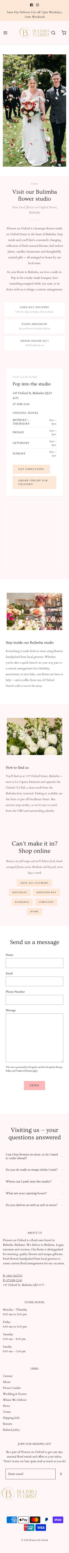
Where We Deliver (14, 1400)
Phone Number (15, 992)
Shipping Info (11, 1418)
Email (9, 973)
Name (9, 955)
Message (11, 1010)
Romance (22, 902)
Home (34, 911)
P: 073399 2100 (12, 1280)
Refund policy (11, 1430)
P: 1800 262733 (12, 1276)
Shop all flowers (34, 883)
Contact (8, 1376)
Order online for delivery (33, 482)
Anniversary (46, 892)
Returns (7, 1424)
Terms (7, 1412)
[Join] (61, 1474)
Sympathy (46, 902)
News (6, 1406)
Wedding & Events (14, 1394)
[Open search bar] (53, 33)
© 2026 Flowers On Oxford (34, 1540)
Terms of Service (24, 1070)
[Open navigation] (5, 33)
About (7, 1382)
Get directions (31, 469)
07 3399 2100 (21, 404)
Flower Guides (12, 1388)
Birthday (19, 892)
